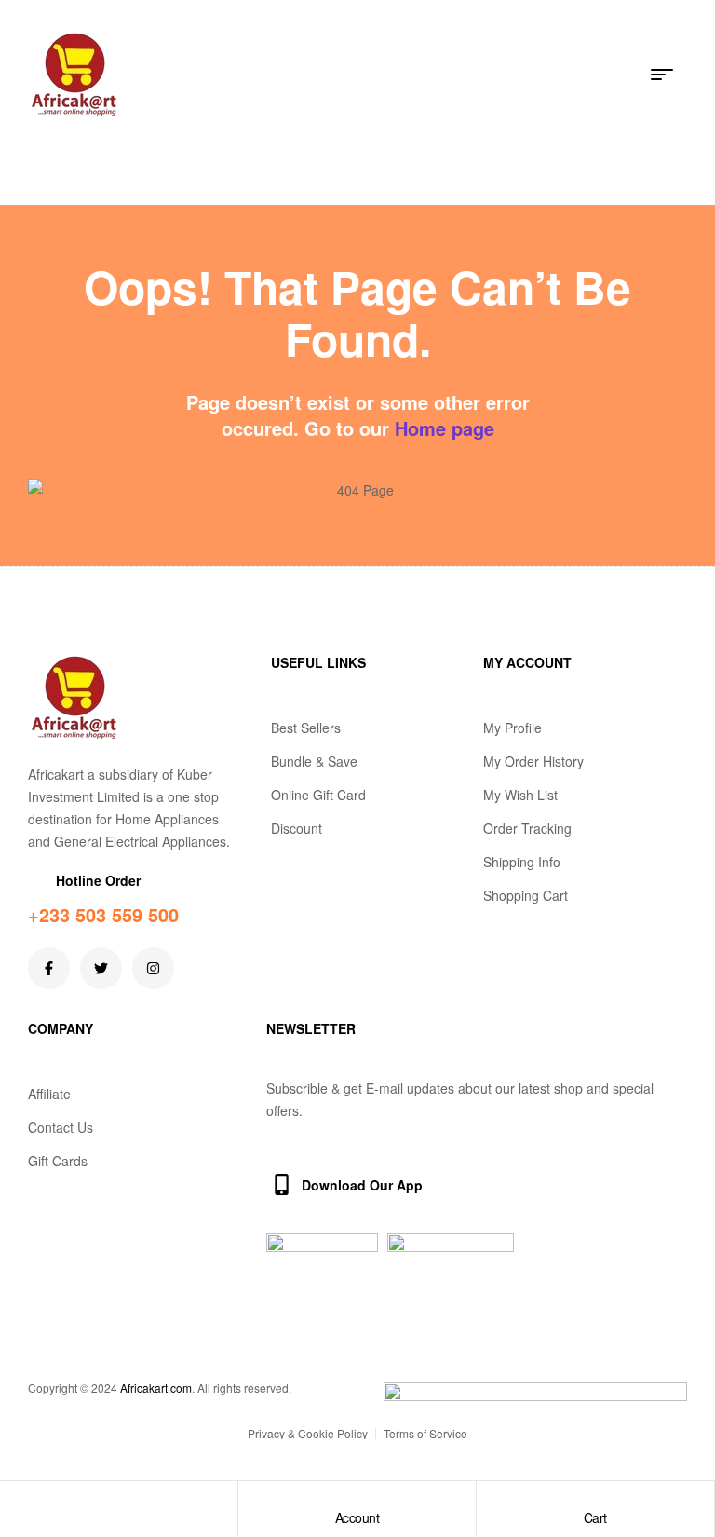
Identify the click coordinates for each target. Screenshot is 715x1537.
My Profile (512, 727)
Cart (595, 1517)
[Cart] (595, 1499)
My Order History (533, 761)
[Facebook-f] (49, 968)
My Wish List (520, 794)
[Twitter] (101, 968)
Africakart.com (156, 1387)
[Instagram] (153, 968)
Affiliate (49, 1093)
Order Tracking (527, 828)
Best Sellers (306, 727)
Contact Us (60, 1127)
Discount (296, 828)
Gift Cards (58, 1160)
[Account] (356, 1499)
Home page (444, 428)
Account (357, 1517)
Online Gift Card (318, 794)
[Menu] (669, 74)
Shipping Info (521, 861)
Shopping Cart (525, 895)
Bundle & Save (314, 761)
